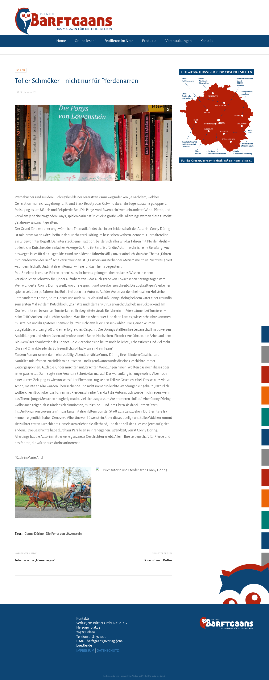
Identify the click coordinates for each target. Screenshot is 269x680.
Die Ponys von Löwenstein (64, 533)
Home (61, 41)
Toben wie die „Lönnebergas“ (35, 560)
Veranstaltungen (178, 41)
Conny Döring (34, 533)
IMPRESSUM (85, 650)
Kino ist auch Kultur (158, 560)
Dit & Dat (20, 70)
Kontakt (206, 41)
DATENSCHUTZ (108, 650)
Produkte (149, 41)
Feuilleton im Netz (118, 41)
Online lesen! (85, 41)
